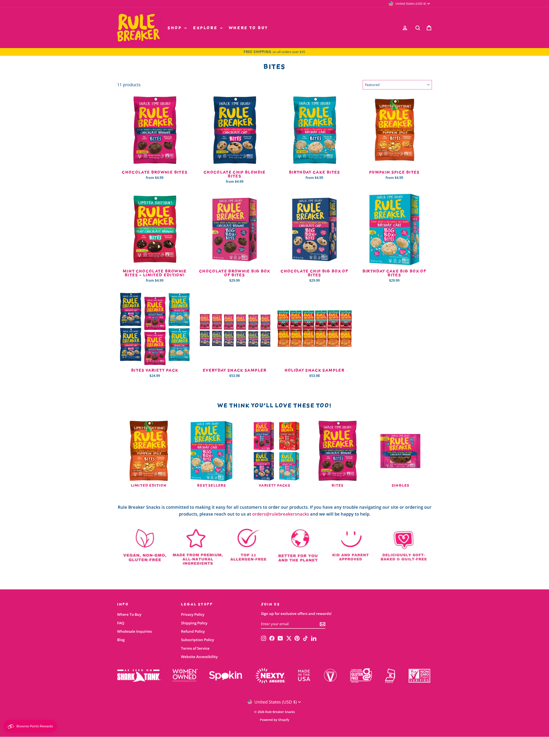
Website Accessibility (199, 656)
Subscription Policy (197, 639)
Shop (175, 27)
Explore (206, 27)
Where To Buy (248, 27)
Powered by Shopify (274, 720)
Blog (121, 639)
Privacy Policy (192, 614)
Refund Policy (193, 631)
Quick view (155, 163)
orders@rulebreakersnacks (280, 514)
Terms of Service (195, 648)
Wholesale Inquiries (134, 631)
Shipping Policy (194, 622)
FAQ (120, 622)
